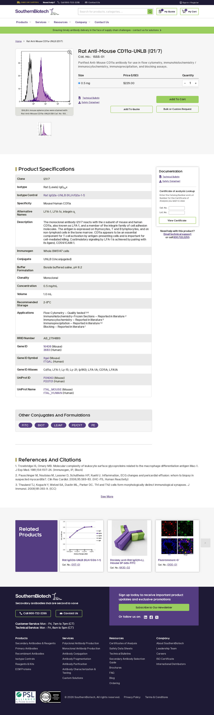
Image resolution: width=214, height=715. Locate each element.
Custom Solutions (72, 677)
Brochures (115, 667)
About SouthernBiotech (170, 643)
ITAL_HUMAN (52, 393)
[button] (33, 613)
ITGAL (47, 361)
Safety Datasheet (90, 102)
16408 (47, 346)
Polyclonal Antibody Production (80, 643)
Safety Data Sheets (120, 648)
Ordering (114, 683)
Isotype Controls (25, 658)
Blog (112, 677)
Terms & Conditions (156, 697)
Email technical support (177, 234)
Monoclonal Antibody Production (81, 648)
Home (18, 41)
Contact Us (94, 2)
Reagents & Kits (24, 663)
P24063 (48, 377)
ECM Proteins (23, 669)
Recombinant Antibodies (29, 653)
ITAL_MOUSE (52, 389)
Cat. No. (163, 208)
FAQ (111, 672)
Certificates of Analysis (123, 643)
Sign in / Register (191, 2)
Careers (161, 653)
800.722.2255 (181, 237)
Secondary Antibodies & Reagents (35, 643)
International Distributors (171, 663)
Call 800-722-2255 (70, 2)
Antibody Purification (74, 663)
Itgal (46, 358)
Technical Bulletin (90, 98)
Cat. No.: (66, 564)
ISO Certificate (165, 658)
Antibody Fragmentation (76, 658)
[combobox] (115, 11)
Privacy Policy (132, 697)
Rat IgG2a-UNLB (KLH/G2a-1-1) (64, 195)
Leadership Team (166, 648)
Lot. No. (163, 212)
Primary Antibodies (26, 648)
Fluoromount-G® (168, 560)
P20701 (48, 381)
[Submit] (150, 11)
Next (205, 543)
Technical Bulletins (120, 653)
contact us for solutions (146, 30)
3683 (46, 350)
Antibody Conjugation (74, 653)
